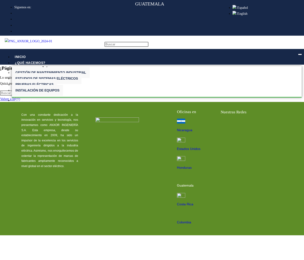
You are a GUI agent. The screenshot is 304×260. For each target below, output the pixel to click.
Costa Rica (185, 204)
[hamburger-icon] (300, 54)
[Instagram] (271, 125)
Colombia (184, 222)
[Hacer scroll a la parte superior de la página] (1, 255)
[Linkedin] (241, 125)
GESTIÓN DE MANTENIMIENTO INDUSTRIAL (50, 72)
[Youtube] (256, 125)
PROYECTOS (26, 100)
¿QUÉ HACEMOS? (30, 63)
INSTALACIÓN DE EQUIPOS (37, 90)
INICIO (20, 57)
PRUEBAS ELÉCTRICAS (34, 84)
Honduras (184, 167)
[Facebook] (226, 125)
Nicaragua (184, 130)
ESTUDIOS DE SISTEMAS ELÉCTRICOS (46, 78)
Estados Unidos (188, 149)
